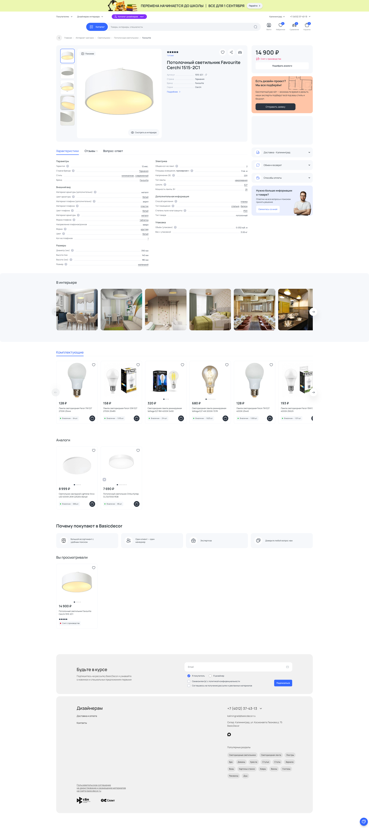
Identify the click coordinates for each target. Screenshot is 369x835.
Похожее (89, 53)
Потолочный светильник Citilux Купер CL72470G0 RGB (121, 495)
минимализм (128, 175)
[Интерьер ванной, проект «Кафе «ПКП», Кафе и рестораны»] (299, 309)
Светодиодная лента (271, 755)
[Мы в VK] (241, 734)
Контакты (82, 722)
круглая (144, 229)
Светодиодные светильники (242, 755)
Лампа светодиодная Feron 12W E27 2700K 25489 (120, 409)
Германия (143, 171)
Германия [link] (199, 79)
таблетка (144, 220)
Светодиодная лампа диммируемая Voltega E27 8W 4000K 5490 (165, 409)
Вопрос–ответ (113, 151)
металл (144, 215)
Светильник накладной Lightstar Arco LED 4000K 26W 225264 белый (76, 495)
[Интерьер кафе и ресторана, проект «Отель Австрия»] (254, 309)
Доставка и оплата (87, 716)
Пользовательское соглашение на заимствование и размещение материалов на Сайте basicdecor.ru (101, 788)
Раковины (233, 775)
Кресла (253, 762)
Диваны (241, 762)
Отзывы (91, 151)
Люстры (290, 755)
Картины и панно (247, 768)
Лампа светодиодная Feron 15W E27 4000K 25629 (298, 409)
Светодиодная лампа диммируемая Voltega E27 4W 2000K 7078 (209, 409)
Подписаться (283, 683)
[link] (172, 53)
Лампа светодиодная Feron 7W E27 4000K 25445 (253, 409)
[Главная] (71, 27)
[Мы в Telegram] (253, 734)
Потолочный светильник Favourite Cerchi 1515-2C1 (75, 612)
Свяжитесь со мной (267, 209)
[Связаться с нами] (364, 822)
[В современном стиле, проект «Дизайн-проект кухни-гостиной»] (121, 309)
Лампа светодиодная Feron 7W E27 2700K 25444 (75, 409)
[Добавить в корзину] (92, 418)
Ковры (263, 768)
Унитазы (286, 768)
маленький (143, 264)
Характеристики (67, 151)
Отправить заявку (275, 106)
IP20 (245, 210)
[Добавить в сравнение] (240, 52)
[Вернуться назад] (59, 38)
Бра (230, 762)
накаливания (241, 180)
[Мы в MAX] (229, 734)
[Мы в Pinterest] (235, 734)
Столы (277, 762)
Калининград (275, 16)
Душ (245, 775)
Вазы (231, 768)
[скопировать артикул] (206, 74)
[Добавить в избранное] (222, 52)
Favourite (199, 83)
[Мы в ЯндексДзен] (247, 734)
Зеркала (289, 762)
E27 (245, 184)
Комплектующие (70, 352)
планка (244, 201)
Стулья (265, 762)
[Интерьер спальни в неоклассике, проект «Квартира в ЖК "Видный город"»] (210, 309)
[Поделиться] (231, 52)
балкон (244, 206)
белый (145, 197)
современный (141, 175)
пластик (144, 206)
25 (246, 189)
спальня (235, 206)
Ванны (274, 768)
